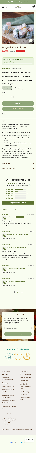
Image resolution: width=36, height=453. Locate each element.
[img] (6, 214)
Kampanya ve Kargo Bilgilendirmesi (8, 402)
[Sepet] (33, 7)
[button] (6, 69)
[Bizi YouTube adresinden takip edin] (9, 423)
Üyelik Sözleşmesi (25, 374)
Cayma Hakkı (24, 381)
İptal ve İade (6, 163)
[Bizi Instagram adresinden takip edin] (13, 419)
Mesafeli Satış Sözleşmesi (24, 393)
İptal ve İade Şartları (8, 386)
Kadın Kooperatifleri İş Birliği (9, 407)
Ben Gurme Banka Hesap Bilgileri (8, 396)
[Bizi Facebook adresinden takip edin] (4, 419)
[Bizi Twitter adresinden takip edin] (9, 419)
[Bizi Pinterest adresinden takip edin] (4, 423)
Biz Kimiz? (5, 374)
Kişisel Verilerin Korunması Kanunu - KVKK (26, 386)
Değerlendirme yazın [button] (18, 203)
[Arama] (6, 7)
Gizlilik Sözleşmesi (25, 377)
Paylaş (4, 114)
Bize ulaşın (5, 383)
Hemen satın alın (18, 109)
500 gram (7, 88)
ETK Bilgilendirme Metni (25, 398)
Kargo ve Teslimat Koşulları (8, 391)
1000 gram (17, 88)
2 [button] (17, 292)
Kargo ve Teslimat (8, 168)
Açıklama (5, 121)
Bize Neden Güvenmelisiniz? (7, 378)
